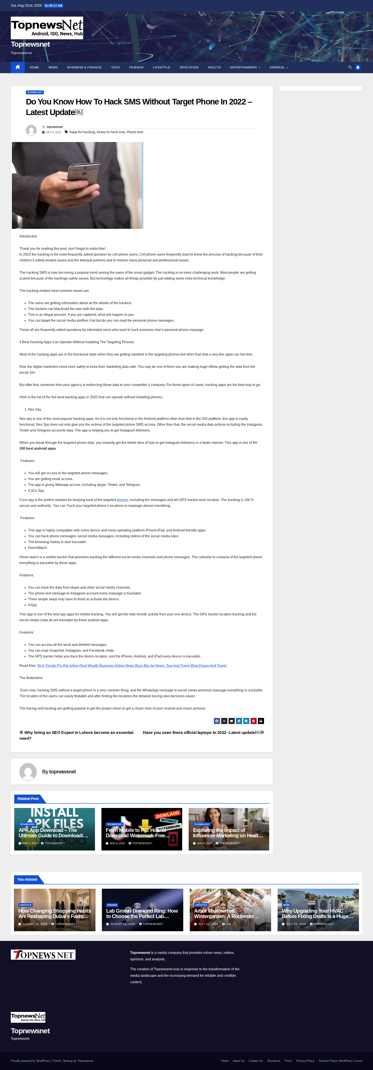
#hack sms (135, 132)
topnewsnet (55, 126)
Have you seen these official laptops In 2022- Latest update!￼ (201, 732)
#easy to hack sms (111, 132)
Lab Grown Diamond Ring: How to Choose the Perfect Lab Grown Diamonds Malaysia (142, 916)
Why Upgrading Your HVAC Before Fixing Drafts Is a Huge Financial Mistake (315, 916)
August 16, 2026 (123, 924)
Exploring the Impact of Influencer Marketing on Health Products (227, 835)
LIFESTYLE (161, 67)
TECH (115, 67)
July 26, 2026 (208, 924)
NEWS (53, 67)
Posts (288, 1060)
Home (34, 67)
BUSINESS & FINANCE (84, 67)
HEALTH (214, 67)
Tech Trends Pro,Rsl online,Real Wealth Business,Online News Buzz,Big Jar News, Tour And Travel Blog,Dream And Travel (131, 665)
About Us (239, 1060)
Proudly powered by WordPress (31, 1060)
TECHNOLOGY (35, 92)
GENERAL (278, 67)
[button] (350, 67)
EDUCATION (189, 67)
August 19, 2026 (35, 924)
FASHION (136, 67)
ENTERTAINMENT (244, 67)
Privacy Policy (305, 1060)
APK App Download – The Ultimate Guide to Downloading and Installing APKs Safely (54, 835)
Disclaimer (273, 1060)
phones (122, 500)
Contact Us (256, 1060)
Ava (228, 924)
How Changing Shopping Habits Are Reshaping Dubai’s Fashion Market (54, 916)
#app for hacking (82, 132)
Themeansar (85, 1060)
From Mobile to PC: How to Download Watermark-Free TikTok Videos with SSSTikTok (140, 835)
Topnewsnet (30, 44)
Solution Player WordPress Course (340, 1060)
